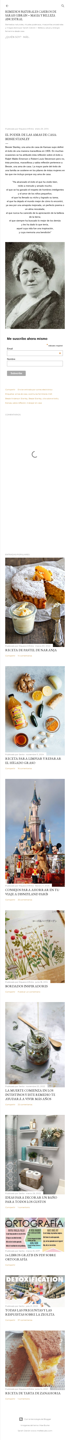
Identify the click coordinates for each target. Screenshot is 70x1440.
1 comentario (24, 1207)
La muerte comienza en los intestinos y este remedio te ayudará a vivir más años (30, 1094)
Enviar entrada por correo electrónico (35, 389)
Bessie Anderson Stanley (16, 398)
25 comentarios (25, 899)
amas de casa (21, 394)
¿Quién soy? (13, 37)
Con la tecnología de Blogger (37, 1419)
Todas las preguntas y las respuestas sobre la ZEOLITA (30, 1312)
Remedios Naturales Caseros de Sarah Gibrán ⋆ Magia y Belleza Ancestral (30, 15)
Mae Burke (44, 1425)
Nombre (11, 359)
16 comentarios (25, 768)
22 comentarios (25, 1104)
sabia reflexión (19, 403)
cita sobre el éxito (50, 398)
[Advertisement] (35, 84)
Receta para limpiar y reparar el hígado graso (33, 760)
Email (34, 348)
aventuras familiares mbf (40, 394)
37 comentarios (25, 1320)
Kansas (8, 403)
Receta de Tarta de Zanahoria (33, 1393)
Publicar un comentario (29, 992)
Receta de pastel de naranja (31, 650)
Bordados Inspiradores (26, 986)
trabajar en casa (34, 403)
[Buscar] (63, 5)
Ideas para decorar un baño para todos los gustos (31, 1199)
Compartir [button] (10, 389)
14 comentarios (25, 655)
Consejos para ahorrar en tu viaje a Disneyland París (32, 892)
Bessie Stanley (35, 398)
